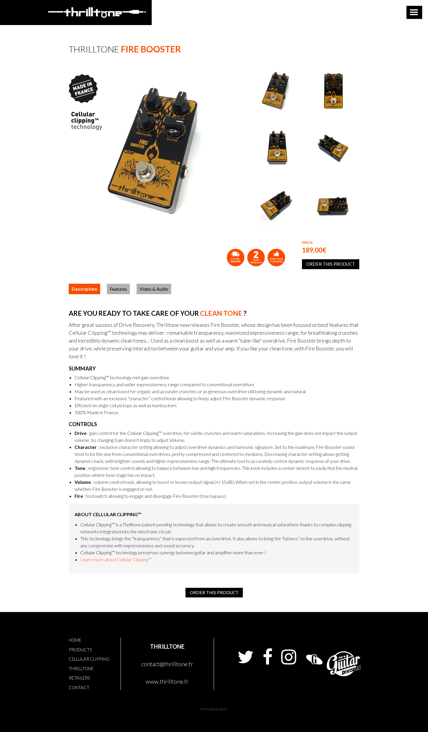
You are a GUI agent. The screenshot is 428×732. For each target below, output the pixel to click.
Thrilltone (81, 668)
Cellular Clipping (89, 659)
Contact (79, 687)
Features (118, 289)
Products (80, 649)
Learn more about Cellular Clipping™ (115, 559)
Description (84, 289)
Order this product (330, 264)
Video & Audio (153, 289)
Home (75, 640)
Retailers (79, 677)
